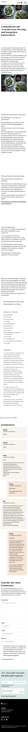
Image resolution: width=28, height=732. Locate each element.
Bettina (5, 430)
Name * (3, 623)
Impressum (3, 727)
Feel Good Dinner (17, 124)
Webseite (3, 638)
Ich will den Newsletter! (8, 696)
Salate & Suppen (10, 24)
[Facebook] (20, 2)
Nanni (5, 455)
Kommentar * (5, 600)
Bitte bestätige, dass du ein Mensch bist (7, 685)
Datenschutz (9, 727)
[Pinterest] (22, 2)
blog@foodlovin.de (6, 711)
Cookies (15, 727)
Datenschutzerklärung (13, 655)
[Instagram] (18, 2)
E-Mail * (3, 630)
